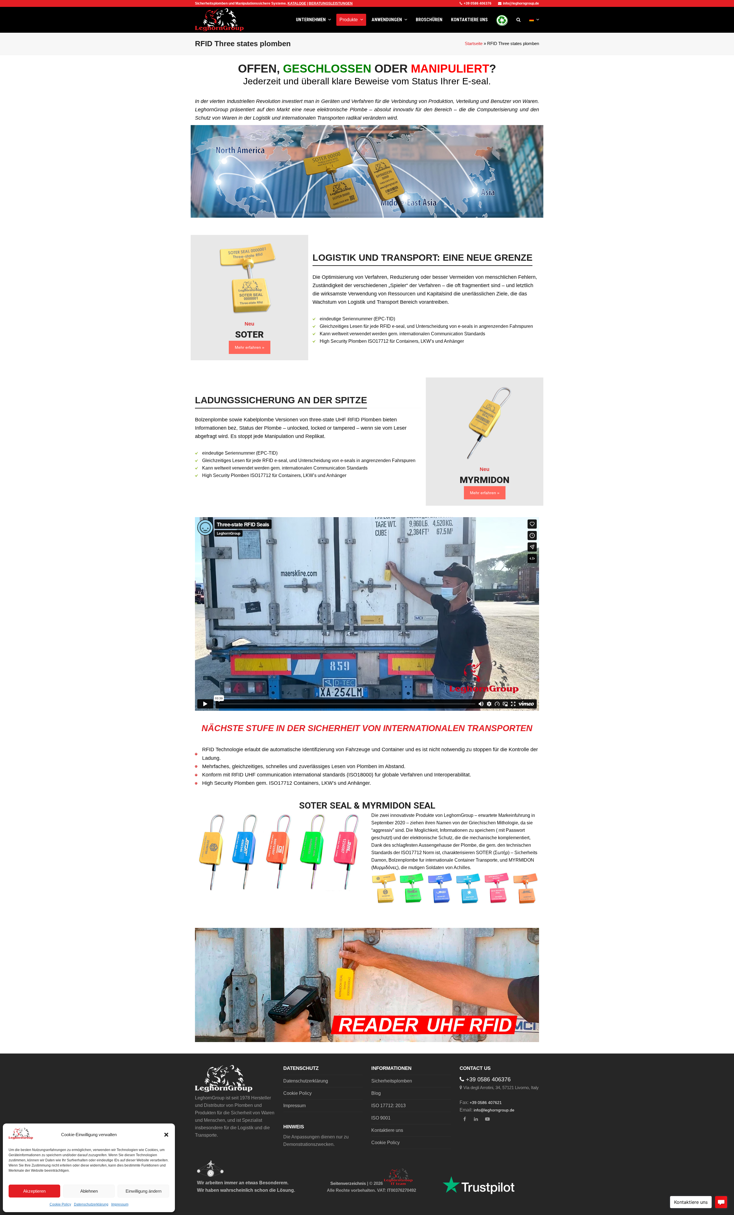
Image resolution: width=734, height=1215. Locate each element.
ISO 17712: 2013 (388, 1105)
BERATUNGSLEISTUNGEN (331, 3)
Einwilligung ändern (143, 1191)
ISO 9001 (381, 1117)
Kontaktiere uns (387, 1130)
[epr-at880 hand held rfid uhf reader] (367, 984)
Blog (376, 1093)
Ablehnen (89, 1191)
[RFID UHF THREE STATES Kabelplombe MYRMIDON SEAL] (484, 422)
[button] (166, 1135)
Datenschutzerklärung (91, 1204)
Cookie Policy (60, 1204)
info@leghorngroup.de (521, 3)
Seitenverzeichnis (348, 1183)
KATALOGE (297, 3)
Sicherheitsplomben (391, 1080)
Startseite (474, 43)
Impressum (119, 1204)
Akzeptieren (34, 1191)
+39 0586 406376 (477, 3)
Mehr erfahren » (249, 347)
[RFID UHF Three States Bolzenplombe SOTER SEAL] (249, 277)
